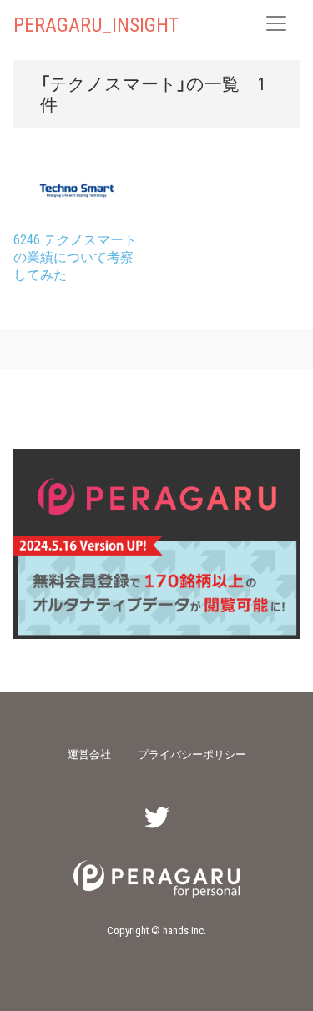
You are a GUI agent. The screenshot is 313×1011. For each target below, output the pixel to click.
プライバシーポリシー (192, 754)
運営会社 (89, 754)
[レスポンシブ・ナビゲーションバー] (276, 23)
